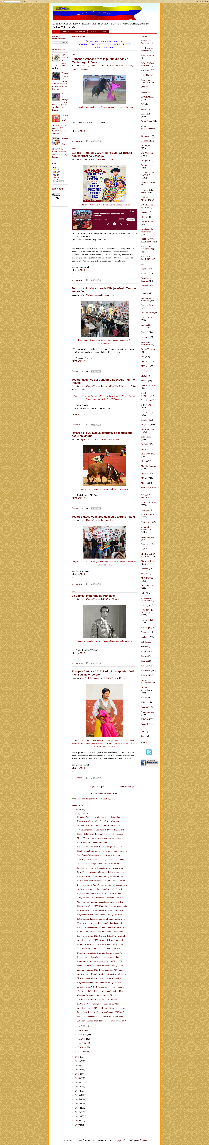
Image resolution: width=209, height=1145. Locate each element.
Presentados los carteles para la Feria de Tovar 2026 (100, 961)
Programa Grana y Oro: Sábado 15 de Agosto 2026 (99, 914)
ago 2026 (82, 813)
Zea (142, 736)
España (83, 439)
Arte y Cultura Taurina (90, 294)
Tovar (111, 294)
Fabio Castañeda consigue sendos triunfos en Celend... (101, 1016)
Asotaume (145, 70)
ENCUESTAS (147, 221)
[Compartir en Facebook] (98, 141)
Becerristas (146, 91)
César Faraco (146, 121)
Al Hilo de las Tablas (147, 49)
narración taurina (148, 487)
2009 (77, 1124)
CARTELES (85, 677)
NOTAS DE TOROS (146, 496)
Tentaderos (146, 670)
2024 (77, 1061)
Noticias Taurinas (107, 65)
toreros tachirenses (124, 65)
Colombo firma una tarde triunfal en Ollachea (97, 995)
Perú (104, 159)
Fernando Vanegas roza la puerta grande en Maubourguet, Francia (100, 60)
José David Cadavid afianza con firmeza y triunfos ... (100, 855)
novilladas (145, 509)
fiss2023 (144, 370)
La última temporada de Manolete (93, 595)
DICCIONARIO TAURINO (148, 206)
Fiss (143, 356)
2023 (77, 1065)
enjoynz (118, 1140)
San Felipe (145, 627)
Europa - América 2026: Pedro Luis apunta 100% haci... (102, 846)
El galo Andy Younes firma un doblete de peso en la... (101, 931)
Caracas (144, 108)
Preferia (144, 573)
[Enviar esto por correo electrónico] (92, 141)
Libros (144, 461)
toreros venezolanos (80, 68)
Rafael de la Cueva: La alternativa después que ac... (100, 833)
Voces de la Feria (148, 724)
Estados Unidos (148, 285)
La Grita (144, 444)
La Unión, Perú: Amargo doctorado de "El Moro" (99, 1003)
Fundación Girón (148, 385)
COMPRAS (104, 32)
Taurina (144, 660)
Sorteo (144, 646)
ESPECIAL (106, 599)
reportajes (145, 605)
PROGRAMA (147, 585)
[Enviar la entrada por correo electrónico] (87, 140)
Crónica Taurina (148, 182)
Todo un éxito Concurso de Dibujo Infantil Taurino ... (100, 825)
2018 (77, 1086)
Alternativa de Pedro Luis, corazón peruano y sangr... (100, 986)
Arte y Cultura (147, 55)
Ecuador (144, 212)
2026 (77, 809)
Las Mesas (145, 448)
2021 (77, 1073)
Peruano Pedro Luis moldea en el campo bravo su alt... (101, 910)
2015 (77, 1099)
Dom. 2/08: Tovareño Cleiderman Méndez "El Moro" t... (102, 1012)
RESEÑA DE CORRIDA (147, 611)
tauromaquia (146, 665)
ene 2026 (82, 1051)
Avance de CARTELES (146, 81)
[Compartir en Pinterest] (100, 141)
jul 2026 (82, 1026)
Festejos (144, 337)
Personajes (145, 544)
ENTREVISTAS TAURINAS (148, 240)
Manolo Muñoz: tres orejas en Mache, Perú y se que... (101, 944)
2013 (77, 1107)
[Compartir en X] (96, 141)
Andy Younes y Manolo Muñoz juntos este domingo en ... (102, 974)
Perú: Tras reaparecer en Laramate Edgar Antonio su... (101, 872)
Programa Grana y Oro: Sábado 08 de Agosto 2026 (99, 982)
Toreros (115, 599)
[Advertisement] (58, 240)
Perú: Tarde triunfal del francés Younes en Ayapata (99, 952)
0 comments (77, 140)
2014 (77, 1103)
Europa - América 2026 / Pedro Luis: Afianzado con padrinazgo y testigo (102, 154)
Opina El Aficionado (146, 528)
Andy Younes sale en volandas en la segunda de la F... (101, 897)
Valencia (145, 702)
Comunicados (147, 165)
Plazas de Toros (148, 561)
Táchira (144, 651)
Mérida (144, 478)
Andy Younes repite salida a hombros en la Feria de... (100, 889)
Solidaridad (146, 641)
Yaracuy (144, 731)
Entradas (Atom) (110, 793)
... (72, 133)
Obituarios (145, 522)
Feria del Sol (146, 317)
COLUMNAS (147, 152)
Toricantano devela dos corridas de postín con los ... (100, 978)
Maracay (145, 473)
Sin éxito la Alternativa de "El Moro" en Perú (97, 999)
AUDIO (83, 159)
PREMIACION (147, 578)
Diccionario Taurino (80, 32)
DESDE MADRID (145, 198)
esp (142, 263)
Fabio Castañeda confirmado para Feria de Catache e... (101, 918)
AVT (143, 87)
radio (143, 592)
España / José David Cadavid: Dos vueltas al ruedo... (100, 893)
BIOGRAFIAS (66, 32)
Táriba (122, 677)
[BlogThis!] (94, 141)
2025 (77, 1056)
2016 (77, 1095)
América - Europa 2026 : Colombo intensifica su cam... (101, 1007)
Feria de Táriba (147, 305)
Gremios (145, 419)
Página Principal (96, 786)
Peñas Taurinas (147, 536)
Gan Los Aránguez (145, 394)
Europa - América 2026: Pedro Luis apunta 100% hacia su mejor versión (60, 124)
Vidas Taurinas (147, 711)
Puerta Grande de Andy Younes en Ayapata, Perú (98, 957)
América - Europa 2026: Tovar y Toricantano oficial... (100, 940)
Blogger (143, 1140)
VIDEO (110, 159)
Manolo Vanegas (148, 465)
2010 (77, 1120)
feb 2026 (82, 1047)
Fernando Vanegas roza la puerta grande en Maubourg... (102, 816)
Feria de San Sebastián (146, 299)
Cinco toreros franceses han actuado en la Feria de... (100, 901)
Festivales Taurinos (145, 343)
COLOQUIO (146, 145)
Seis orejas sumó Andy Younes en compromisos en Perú (102, 884)
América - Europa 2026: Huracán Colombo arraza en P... (102, 1020)
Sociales (144, 636)
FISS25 (144, 375)
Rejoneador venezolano (146, 599)
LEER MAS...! (78, 130)
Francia (95, 677)
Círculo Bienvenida (146, 127)
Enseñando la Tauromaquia (147, 230)
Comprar (145, 160)
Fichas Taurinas (148, 349)
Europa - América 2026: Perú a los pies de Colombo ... (101, 876)
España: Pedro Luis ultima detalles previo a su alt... (100, 867)
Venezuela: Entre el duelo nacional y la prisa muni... (100, 923)
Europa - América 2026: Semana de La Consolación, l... (101, 935)
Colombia (145, 140)
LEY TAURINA (148, 453)
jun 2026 (82, 1030)
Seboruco (145, 632)
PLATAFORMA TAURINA (148, 555)
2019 (77, 1082)
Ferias (143, 332)
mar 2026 (82, 1043)
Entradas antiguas (128, 786)
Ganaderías (146, 400)
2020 (77, 1078)
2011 (77, 1116)
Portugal (145, 568)
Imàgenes (125, 386)
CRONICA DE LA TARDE (147, 174)
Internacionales (148, 429)
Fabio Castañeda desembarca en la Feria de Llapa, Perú (101, 927)
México (144, 482)
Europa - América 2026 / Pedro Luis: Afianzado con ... (101, 821)
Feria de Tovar (147, 312)
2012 (77, 1112)
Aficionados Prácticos (146, 42)
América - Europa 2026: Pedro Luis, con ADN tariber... (101, 969)
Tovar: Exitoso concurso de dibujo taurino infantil (104, 516)
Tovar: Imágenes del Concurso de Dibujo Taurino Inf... (101, 829)
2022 (77, 1069)
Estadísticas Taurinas (146, 279)
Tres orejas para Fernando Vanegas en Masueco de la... (101, 859)
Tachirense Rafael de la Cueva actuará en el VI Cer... (100, 948)
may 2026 (82, 1034)
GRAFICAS (114, 386)
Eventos (104, 294)
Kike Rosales (147, 436)
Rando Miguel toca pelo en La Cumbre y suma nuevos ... (102, 850)
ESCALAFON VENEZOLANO (148, 248)
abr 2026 (82, 1038)
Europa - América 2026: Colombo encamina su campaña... (103, 906)
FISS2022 (145, 366)
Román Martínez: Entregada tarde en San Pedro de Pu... (101, 880)
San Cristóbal (147, 619)
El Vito (144, 216)
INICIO (56, 32)
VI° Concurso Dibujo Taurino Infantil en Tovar (98, 863)
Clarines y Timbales (89, 65)
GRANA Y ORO (148, 412)
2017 (77, 1090)
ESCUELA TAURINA (146, 258)
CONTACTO (93, 32)
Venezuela (145, 707)
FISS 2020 (145, 361)
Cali (143, 104)
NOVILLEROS (94, 159)
